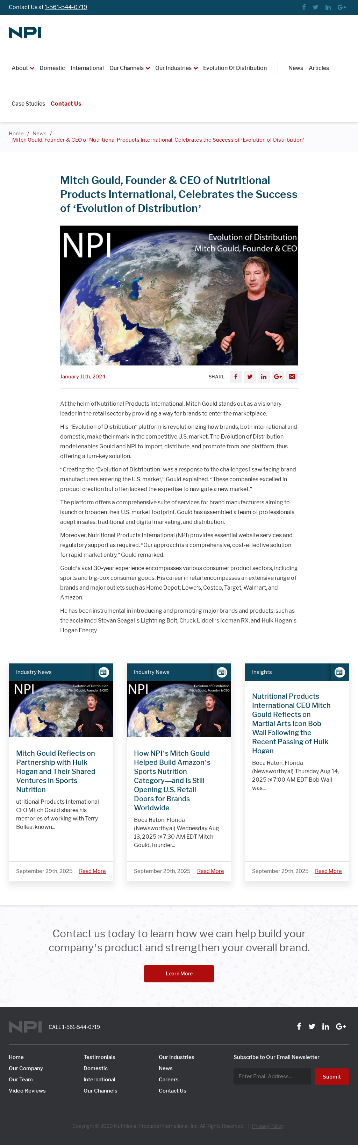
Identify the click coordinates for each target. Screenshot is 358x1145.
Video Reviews (27, 1091)
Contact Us (66, 103)
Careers (169, 1079)
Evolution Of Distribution (235, 68)
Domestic (52, 68)
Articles (319, 68)
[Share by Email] (292, 377)
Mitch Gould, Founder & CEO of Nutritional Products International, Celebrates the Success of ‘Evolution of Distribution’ (158, 140)
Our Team (21, 1079)
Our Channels (126, 68)
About (20, 68)
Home (16, 133)
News (295, 68)
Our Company (26, 1068)
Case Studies (28, 103)
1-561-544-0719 (66, 7)
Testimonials (99, 1057)
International (87, 68)
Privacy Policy (268, 1126)
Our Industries (173, 68)
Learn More (179, 973)
